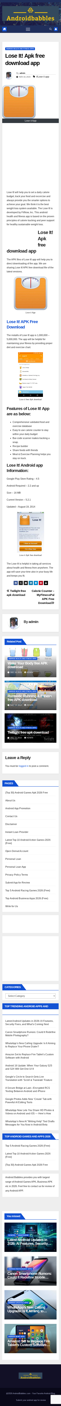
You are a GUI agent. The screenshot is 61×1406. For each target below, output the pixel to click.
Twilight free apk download (28, 732)
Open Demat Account (16, 851)
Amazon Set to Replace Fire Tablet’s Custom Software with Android (28, 1345)
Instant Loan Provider (16, 832)
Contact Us (11, 816)
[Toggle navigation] (28, 29)
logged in (24, 766)
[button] (50, 29)
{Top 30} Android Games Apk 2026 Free (26, 792)
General (12, 1235)
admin (22, 73)
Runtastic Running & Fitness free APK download (30, 698)
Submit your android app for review (30, 1400)
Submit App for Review (17, 882)
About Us (10, 800)
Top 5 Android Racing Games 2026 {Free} (27, 890)
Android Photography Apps (20, 1269)
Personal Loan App (15, 867)
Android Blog (49, 1393)
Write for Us (11, 906)
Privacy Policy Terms (16, 874)
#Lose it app (42, 76)
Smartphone (23, 1235)
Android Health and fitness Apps (20, 49)
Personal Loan (13, 859)
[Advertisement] (30, 158)
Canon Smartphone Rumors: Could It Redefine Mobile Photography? (29, 1277)
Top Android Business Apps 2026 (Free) (26, 898)
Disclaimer (11, 824)
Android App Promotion (17, 808)
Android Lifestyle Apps (18, 1303)
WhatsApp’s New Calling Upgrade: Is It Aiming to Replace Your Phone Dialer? (28, 1311)
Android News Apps (16, 1336)
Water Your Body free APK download (27, 665)
